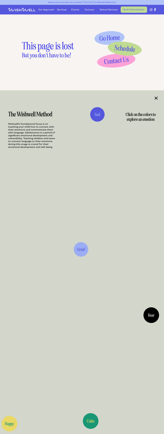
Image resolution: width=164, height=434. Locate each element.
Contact (89, 9)
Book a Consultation (134, 9)
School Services (107, 9)
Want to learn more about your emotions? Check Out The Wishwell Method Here (82, 2)
